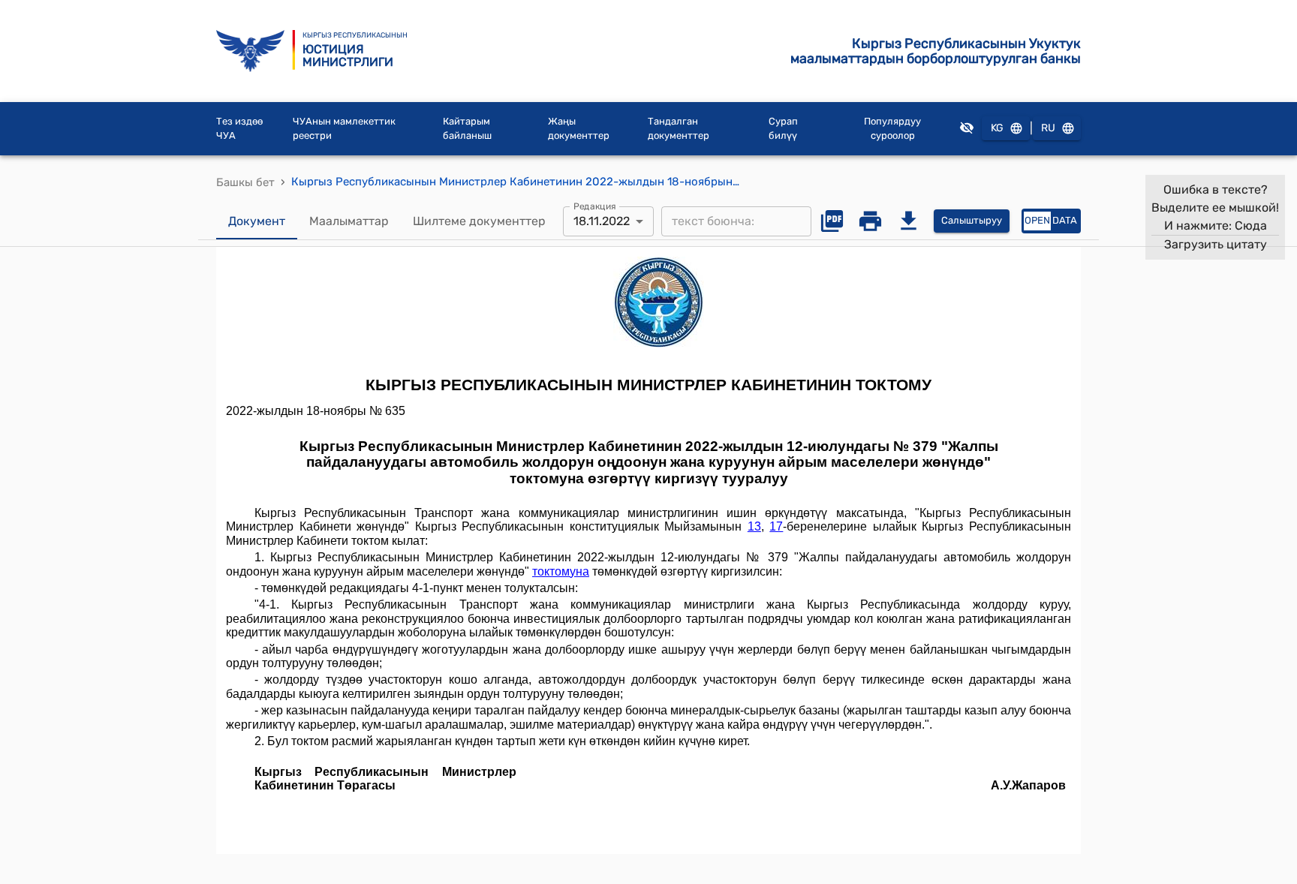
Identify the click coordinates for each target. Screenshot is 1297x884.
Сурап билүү (783, 129)
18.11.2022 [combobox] (601, 221)
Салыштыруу (971, 220)
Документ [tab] (256, 221)
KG (997, 128)
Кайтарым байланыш (467, 129)
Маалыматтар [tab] (349, 221)
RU (1048, 128)
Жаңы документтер (578, 129)
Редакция (594, 205)
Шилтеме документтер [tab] (479, 221)
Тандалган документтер (678, 129)
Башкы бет (245, 182)
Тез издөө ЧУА (239, 129)
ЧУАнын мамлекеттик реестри (344, 129)
